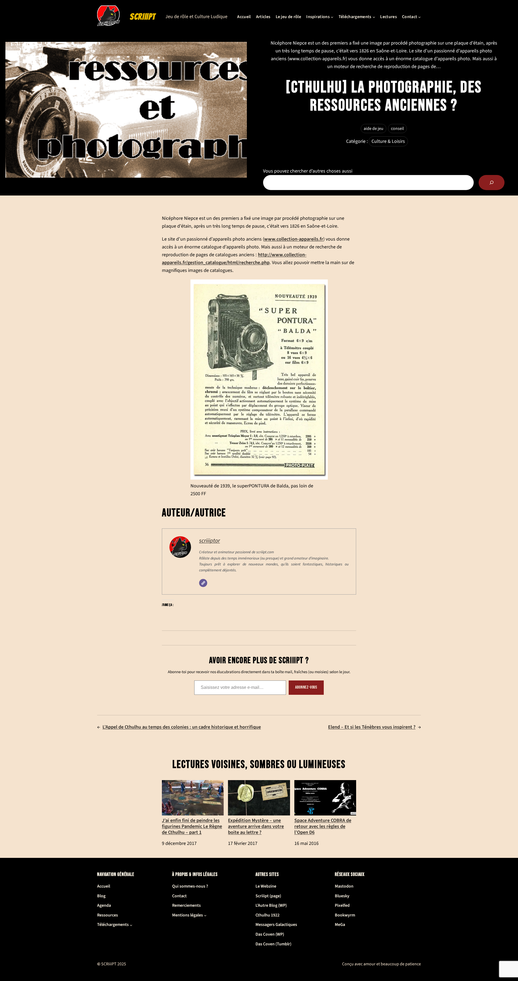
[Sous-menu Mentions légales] (205, 915)
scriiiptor (209, 541)
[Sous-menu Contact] (419, 17)
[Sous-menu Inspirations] (332, 17)
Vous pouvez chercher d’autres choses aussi (307, 171)
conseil (397, 129)
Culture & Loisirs (388, 141)
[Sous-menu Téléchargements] (374, 17)
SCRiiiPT (143, 16)
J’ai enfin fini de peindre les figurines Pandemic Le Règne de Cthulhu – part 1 (192, 826)
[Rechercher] (492, 182)
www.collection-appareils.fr (293, 238)
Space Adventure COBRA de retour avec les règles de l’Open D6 (322, 826)
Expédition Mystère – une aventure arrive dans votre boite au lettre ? (256, 826)
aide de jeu (373, 129)
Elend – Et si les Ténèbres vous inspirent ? (371, 727)
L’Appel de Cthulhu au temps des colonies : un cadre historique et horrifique (182, 727)
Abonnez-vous (306, 687)
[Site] (203, 583)
